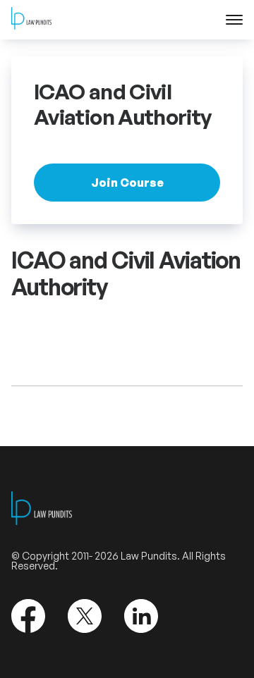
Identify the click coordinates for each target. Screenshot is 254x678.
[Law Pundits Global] (31, 20)
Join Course (127, 182)
